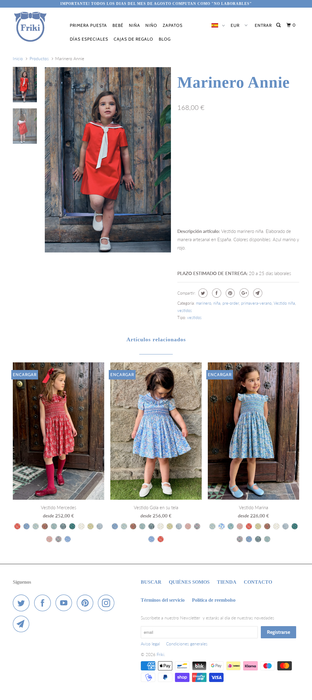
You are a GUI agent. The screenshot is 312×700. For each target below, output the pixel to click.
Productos (39, 58)
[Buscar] (279, 25)
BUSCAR (151, 582)
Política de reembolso (214, 600)
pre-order (230, 303)
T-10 (202, 146)
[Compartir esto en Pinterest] (229, 293)
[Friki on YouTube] (65, 602)
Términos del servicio (163, 600)
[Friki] (37, 27)
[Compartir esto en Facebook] (216, 293)
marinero (203, 303)
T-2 (185, 134)
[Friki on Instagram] (108, 602)
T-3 (202, 134)
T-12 (239, 146)
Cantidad (185, 190)
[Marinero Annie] (107, 160)
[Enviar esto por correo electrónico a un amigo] (257, 293)
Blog (165, 39)
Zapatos (173, 25)
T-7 (271, 134)
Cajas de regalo (133, 39)
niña (216, 303)
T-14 (275, 146)
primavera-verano (256, 303)
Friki (160, 654)
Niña (134, 25)
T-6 (254, 134)
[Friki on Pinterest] (87, 602)
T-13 (257, 146)
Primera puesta (88, 25)
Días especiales (89, 39)
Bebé (117, 25)
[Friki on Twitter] (23, 602)
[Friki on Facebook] (44, 602)
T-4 (219, 134)
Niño (151, 25)
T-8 (289, 134)
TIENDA (226, 582)
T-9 (185, 146)
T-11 (220, 146)
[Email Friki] (23, 623)
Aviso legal (150, 643)
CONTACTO (258, 582)
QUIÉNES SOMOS (189, 582)
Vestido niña (284, 303)
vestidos (184, 310)
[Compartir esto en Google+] (243, 293)
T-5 (237, 134)
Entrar (263, 25)
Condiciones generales (186, 643)
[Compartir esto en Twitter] (202, 293)
